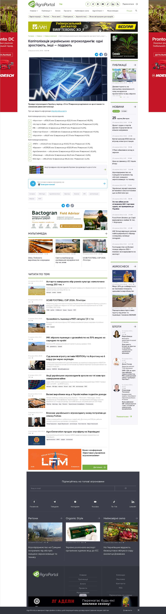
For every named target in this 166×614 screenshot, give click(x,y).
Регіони (46, 16)
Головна (31, 36)
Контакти (120, 584)
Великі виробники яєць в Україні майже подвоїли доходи (76, 394)
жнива (54, 292)
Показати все (123, 417)
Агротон (76, 194)
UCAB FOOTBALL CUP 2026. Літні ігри (65, 300)
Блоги (57, 11)
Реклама (120, 579)
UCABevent (59, 310)
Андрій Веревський (63, 423)
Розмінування (68, 16)
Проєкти (67, 11)
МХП (39, 199)
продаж (63, 439)
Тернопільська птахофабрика (76, 404)
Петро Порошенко (52, 423)
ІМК (84, 194)
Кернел (31, 199)
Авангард (55, 404)
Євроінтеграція (35, 16)
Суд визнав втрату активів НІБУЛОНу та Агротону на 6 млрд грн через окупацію (75, 358)
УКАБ (48, 310)
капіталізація (94, 194)
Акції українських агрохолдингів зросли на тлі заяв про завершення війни (75, 377)
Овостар (67, 194)
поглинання (69, 439)
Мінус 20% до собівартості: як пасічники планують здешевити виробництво (124, 288)
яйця (60, 404)
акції (70, 386)
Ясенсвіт (65, 404)
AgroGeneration (54, 194)
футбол (52, 310)
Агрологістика (81, 16)
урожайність (53, 346)
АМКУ (58, 439)
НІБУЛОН (54, 369)
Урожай (59, 292)
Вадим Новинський (92, 423)
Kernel (66, 386)
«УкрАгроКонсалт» (59, 111)
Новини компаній (51, 36)
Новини (39, 36)
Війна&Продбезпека (63, 369)
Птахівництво (89, 404)
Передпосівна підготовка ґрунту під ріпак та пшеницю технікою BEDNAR (124, 312)
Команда (120, 575)
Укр (60, 4)
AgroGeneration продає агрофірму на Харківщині (72, 431)
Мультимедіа (112, 11)
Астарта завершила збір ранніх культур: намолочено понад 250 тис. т (75, 283)
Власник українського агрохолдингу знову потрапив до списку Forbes (76, 414)
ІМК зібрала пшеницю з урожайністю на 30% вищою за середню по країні (75, 339)
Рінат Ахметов (82, 423)
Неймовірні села (82, 11)
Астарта (32, 194)
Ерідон (65, 310)
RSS (120, 588)
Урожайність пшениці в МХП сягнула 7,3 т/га (70, 319)
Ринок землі (56, 16)
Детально (97, 467)
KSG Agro (42, 194)
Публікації (83, 579)
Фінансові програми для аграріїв (101, 16)
